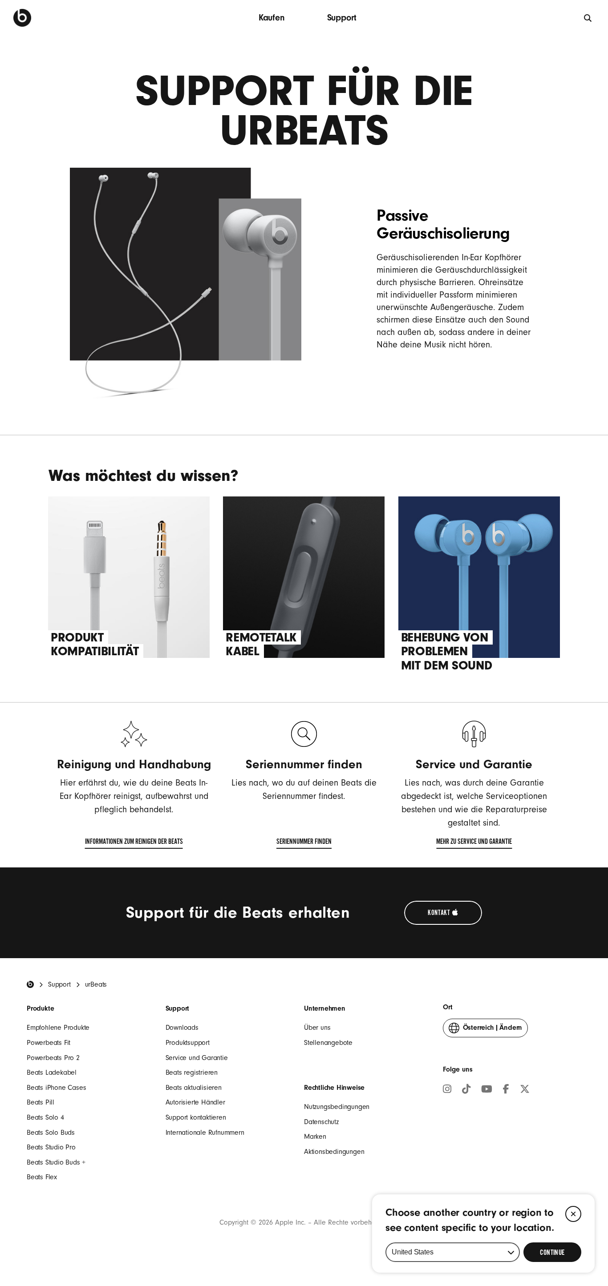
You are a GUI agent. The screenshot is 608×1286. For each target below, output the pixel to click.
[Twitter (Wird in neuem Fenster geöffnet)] (525, 1090)
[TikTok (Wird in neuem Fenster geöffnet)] (466, 1090)
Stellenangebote (328, 1043)
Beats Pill (40, 1102)
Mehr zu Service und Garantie (474, 843)
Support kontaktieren (196, 1117)
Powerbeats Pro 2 (53, 1058)
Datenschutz (321, 1122)
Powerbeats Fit (48, 1043)
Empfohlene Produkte (58, 1028)
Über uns (317, 1028)
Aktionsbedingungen (334, 1152)
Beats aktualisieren (194, 1088)
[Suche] (588, 17)
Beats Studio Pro (51, 1147)
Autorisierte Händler (195, 1102)
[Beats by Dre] (22, 18)
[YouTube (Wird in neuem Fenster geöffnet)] (486, 1090)
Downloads (182, 1028)
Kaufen (272, 17)
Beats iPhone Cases (56, 1088)
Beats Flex (42, 1177)
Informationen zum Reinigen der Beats (134, 843)
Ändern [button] (493, 1030)
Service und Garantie (197, 1058)
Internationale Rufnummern (205, 1133)
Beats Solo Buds (51, 1133)
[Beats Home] (30, 984)
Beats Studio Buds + (56, 1162)
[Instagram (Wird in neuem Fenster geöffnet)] (447, 1090)
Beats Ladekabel (52, 1072)
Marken (315, 1137)
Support (342, 17)
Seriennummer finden (304, 843)
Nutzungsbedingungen (336, 1107)
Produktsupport (188, 1043)
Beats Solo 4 (45, 1117)
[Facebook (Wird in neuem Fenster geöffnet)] (506, 1090)
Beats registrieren (192, 1072)
